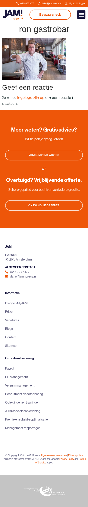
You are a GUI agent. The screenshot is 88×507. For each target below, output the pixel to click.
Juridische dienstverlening (22, 411)
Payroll (9, 368)
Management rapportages (22, 428)
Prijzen (9, 312)
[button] (81, 14)
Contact (10, 337)
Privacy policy (75, 455)
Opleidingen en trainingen (22, 402)
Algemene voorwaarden (54, 455)
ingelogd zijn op (30, 98)
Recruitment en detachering (24, 394)
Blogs (9, 329)
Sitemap (10, 346)
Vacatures (12, 320)
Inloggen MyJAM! (16, 303)
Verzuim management (20, 385)
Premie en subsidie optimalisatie (26, 419)
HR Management (16, 377)
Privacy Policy (66, 458)
